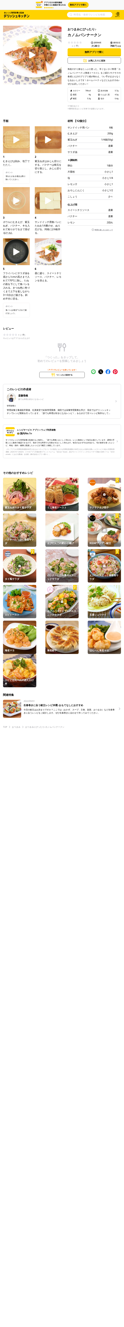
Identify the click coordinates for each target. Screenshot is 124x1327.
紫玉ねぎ (72, 139)
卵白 (70, 165)
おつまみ (16, 726)
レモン (71, 222)
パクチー (72, 146)
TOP (5, 726)
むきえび (72, 133)
